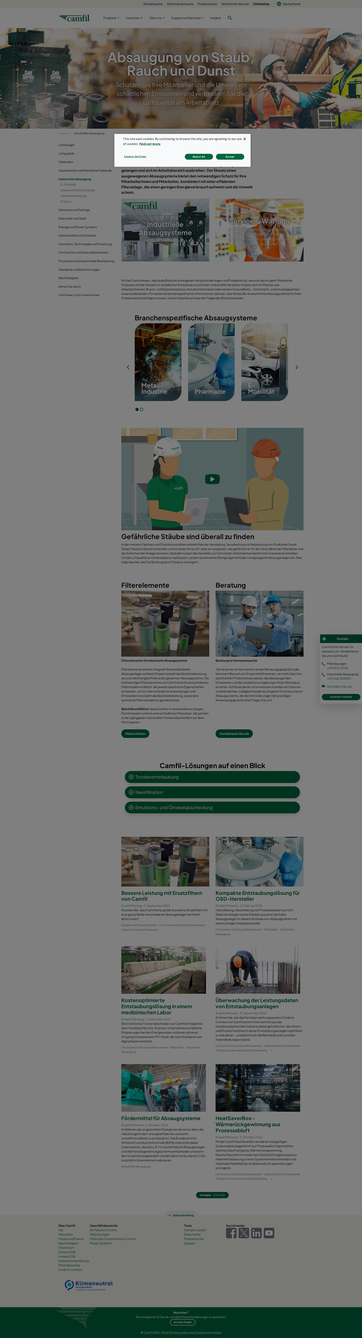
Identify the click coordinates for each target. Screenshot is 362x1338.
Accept (230, 156)
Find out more (149, 144)
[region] (182, 150)
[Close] (244, 139)
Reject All (199, 156)
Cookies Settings (135, 156)
